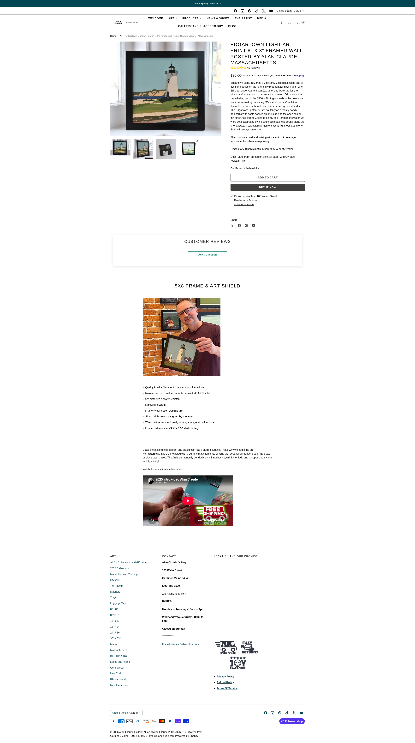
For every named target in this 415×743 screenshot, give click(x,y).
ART (171, 18)
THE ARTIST (243, 18)
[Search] (280, 22)
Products (190, 18)
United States (289, 10)
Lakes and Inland (120, 661)
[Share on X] (233, 225)
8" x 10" (114, 615)
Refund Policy (225, 682)
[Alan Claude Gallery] (126, 22)
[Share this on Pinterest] (246, 225)
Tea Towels (116, 586)
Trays (113, 597)
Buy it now (267, 187)
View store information (244, 205)
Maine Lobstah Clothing (124, 574)
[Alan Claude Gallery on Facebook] (235, 10)
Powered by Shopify (186, 736)
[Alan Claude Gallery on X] (263, 10)
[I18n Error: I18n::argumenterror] (120, 147)
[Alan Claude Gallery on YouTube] (271, 10)
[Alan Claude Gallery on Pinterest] (249, 10)
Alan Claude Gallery (130, 732)
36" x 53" (115, 638)
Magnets (115, 591)
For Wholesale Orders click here (180, 644)
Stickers (114, 580)
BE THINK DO (118, 656)
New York (115, 673)
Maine (113, 644)
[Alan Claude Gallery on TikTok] (256, 10)
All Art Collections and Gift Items (128, 562)
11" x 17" (115, 621)
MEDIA (261, 18)
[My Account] (289, 22)
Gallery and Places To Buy (200, 26)
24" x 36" (115, 632)
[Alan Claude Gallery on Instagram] (242, 10)
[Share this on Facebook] (239, 225)
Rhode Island (118, 679)
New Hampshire (119, 685)
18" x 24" (115, 626)
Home (113, 36)
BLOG (232, 26)
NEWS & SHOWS (218, 18)
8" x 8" (114, 609)
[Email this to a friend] (253, 225)
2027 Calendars (119, 568)
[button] (239, 67)
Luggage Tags (118, 603)
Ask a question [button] (207, 254)
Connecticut (117, 667)
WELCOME (155, 18)
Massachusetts (118, 650)
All (121, 36)
